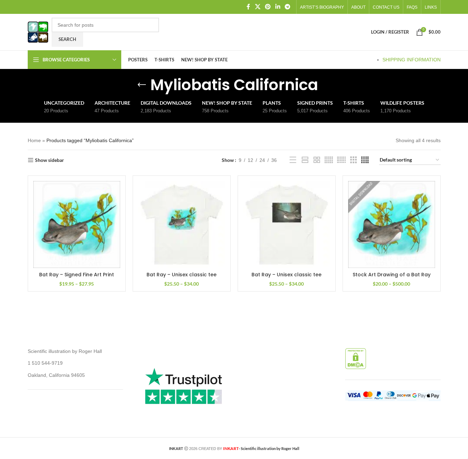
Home (34, 140)
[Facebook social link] (248, 6)
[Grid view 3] (353, 160)
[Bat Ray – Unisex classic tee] (181, 224)
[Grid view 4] (365, 160)
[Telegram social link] (287, 6)
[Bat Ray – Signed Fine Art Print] (76, 224)
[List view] (293, 160)
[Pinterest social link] (268, 6)
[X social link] (258, 6)
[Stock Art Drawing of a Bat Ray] (391, 224)
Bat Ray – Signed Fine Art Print (76, 274)
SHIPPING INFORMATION (411, 59)
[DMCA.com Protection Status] (355, 358)
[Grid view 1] (305, 160)
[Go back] (141, 85)
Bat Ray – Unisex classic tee (182, 274)
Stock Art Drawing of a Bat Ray (392, 274)
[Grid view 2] (317, 160)
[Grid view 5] (329, 160)
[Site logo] (38, 31)
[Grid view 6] (341, 160)
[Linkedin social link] (277, 6)
